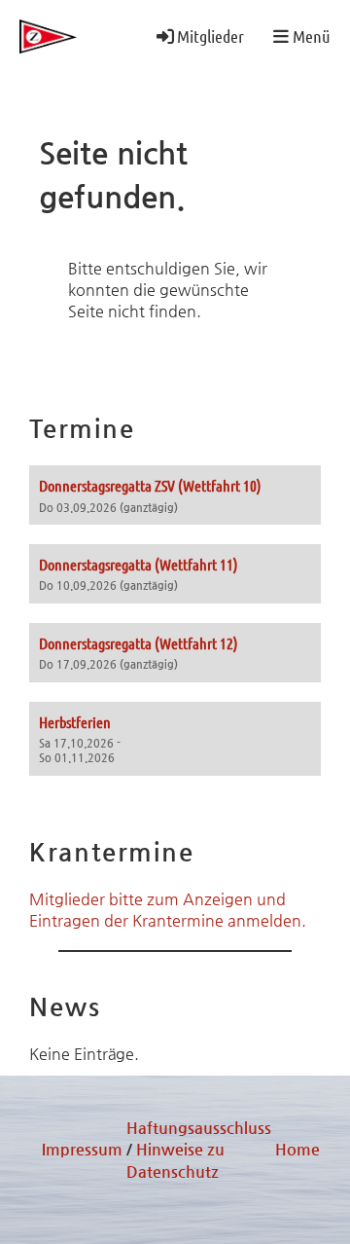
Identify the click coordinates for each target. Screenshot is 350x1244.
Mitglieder (210, 36)
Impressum (82, 1149)
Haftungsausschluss (198, 1127)
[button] (175, 495)
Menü (310, 36)
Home (297, 1149)
